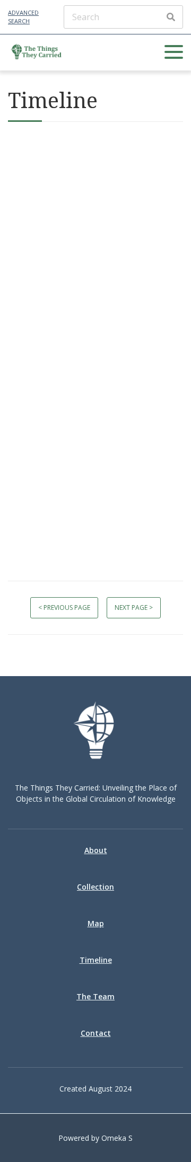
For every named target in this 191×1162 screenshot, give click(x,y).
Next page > (134, 607)
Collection (95, 887)
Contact (96, 1033)
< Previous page (64, 607)
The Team (95, 996)
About (95, 850)
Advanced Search (23, 16)
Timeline (96, 960)
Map (96, 923)
